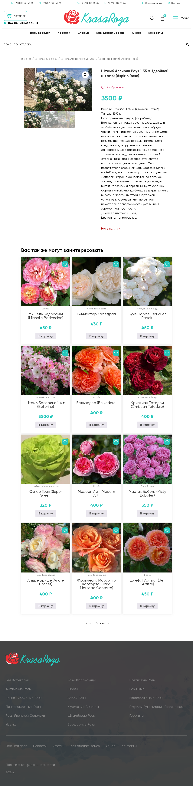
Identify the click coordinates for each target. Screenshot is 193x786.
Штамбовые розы (45, 58)
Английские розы (96, 308)
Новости (64, 32)
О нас (136, 32)
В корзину (45, 336)
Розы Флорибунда (147, 397)
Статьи (83, 32)
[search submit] (188, 44)
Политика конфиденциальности (30, 765)
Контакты (155, 32)
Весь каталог (40, 32)
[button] (15, 16)
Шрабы (46, 308)
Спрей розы (147, 486)
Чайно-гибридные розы (46, 486)
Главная (26, 58)
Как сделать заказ (110, 32)
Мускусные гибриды (147, 308)
